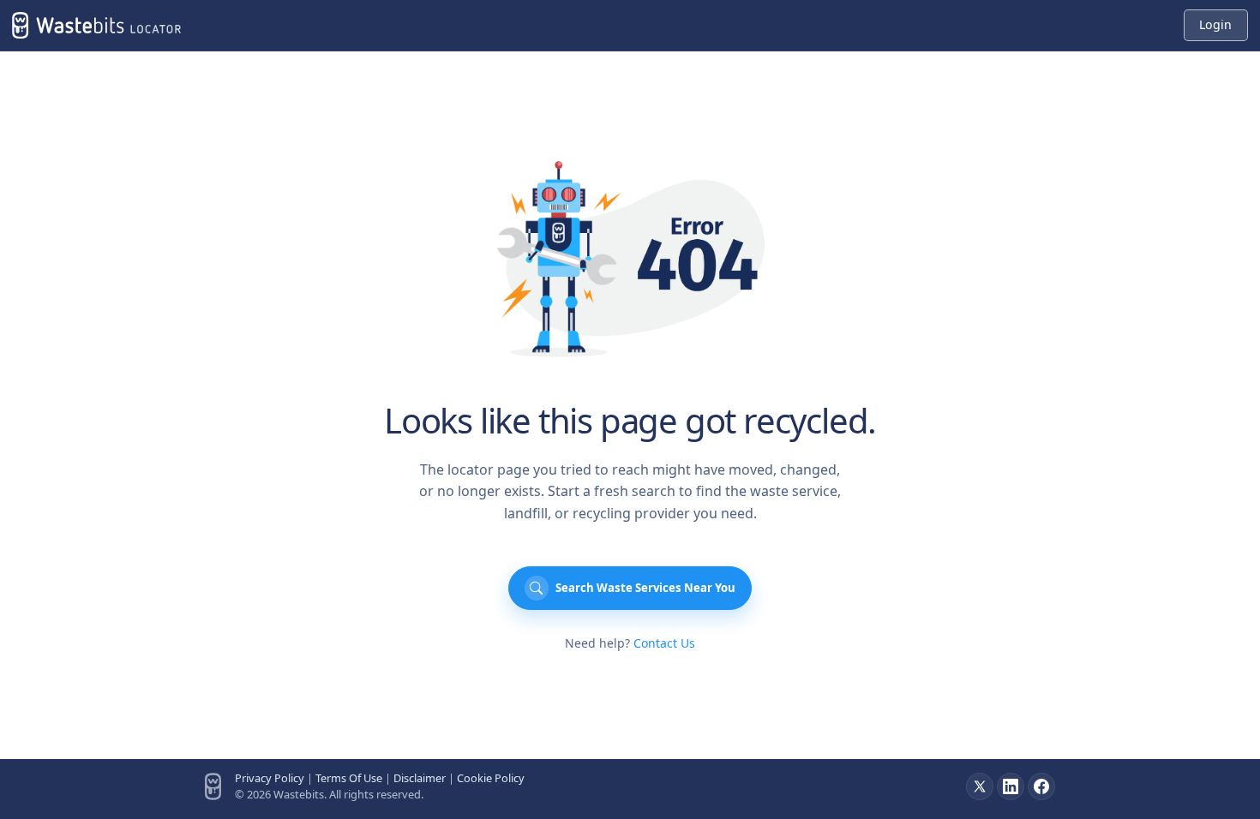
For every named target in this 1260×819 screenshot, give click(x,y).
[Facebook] (1041, 786)
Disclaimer (419, 778)
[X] (979, 786)
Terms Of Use (348, 778)
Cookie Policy (491, 778)
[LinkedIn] (1010, 786)
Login (1215, 24)
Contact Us (664, 643)
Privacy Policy (269, 778)
